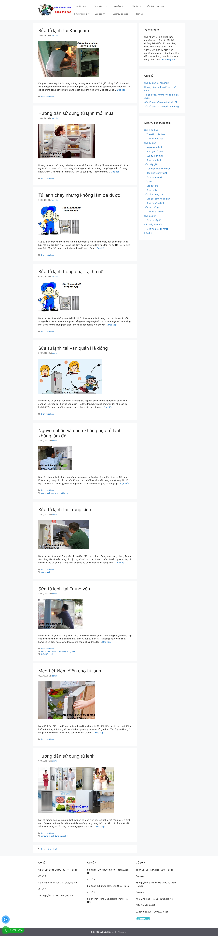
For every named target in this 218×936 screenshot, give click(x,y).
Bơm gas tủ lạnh (154, 151)
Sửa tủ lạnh (99, 6)
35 (49, 849)
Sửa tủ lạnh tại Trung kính (64, 509)
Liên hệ (139, 14)
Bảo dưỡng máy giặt (156, 173)
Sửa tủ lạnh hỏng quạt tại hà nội (71, 271)
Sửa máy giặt (118, 6)
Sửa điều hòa (80, 6)
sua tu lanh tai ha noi (59, 493)
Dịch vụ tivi (151, 190)
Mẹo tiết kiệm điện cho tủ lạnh (69, 670)
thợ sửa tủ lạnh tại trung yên (63, 651)
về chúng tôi (168, 59)
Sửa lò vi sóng (80, 14)
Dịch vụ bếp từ (153, 220)
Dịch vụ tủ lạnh (47, 97)
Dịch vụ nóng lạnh (155, 203)
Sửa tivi (135, 6)
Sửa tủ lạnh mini (154, 156)
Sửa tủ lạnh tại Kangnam (63, 30)
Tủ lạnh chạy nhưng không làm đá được (79, 195)
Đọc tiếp (121, 90)
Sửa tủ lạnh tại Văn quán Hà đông (73, 348)
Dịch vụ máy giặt (154, 177)
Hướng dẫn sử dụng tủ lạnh (66, 756)
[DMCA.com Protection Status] (143, 919)
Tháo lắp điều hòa (155, 134)
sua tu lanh (45, 493)
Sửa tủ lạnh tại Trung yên (64, 588)
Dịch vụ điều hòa (155, 138)
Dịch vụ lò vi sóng (155, 211)
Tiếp (56, 849)
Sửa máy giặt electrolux (158, 168)
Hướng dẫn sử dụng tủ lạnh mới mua (76, 113)
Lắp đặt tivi (152, 186)
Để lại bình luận (47, 654)
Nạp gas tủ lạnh (154, 147)
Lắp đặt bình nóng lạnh (158, 198)
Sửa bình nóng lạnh (155, 6)
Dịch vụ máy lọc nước (157, 229)
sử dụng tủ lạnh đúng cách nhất (54, 836)
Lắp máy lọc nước (120, 14)
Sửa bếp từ (99, 14)
